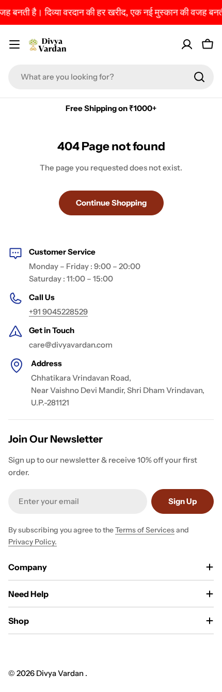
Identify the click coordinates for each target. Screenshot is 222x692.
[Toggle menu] (14, 44)
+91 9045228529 (58, 312)
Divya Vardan (60, 673)
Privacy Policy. (32, 541)
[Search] (199, 77)
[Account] (187, 44)
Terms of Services (145, 529)
